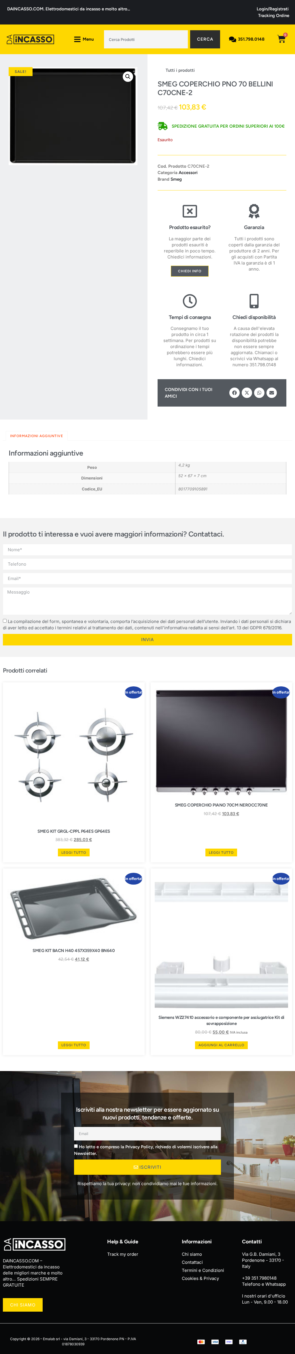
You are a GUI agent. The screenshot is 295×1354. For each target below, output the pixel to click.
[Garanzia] (254, 211)
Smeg (176, 179)
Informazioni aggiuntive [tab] (36, 436)
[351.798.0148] (232, 39)
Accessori (188, 172)
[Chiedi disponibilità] (254, 301)
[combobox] (146, 39)
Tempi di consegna (190, 317)
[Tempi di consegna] (190, 301)
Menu (88, 39)
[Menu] (77, 39)
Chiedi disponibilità (254, 317)
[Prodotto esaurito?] (190, 211)
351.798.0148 (251, 39)
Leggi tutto (73, 853)
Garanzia (254, 227)
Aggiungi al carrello (221, 1045)
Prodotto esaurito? (190, 227)
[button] (128, 76)
